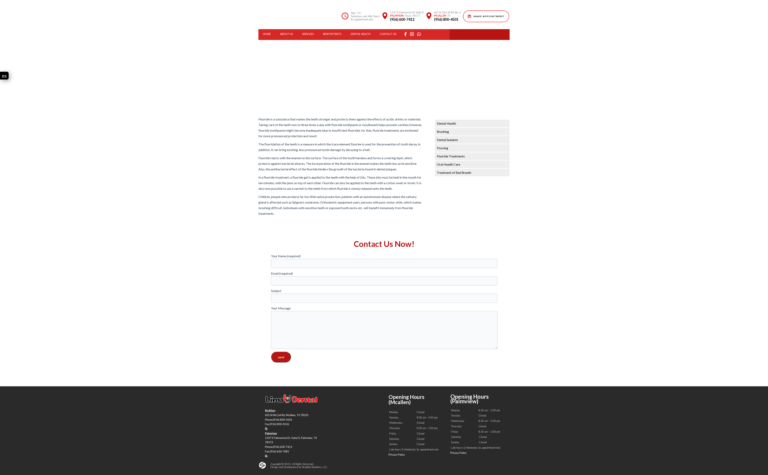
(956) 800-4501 (446, 19)
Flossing (442, 148)
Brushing (443, 131)
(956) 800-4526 (279, 424)
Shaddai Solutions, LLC (314, 467)
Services (308, 34)
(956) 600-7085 (279, 451)
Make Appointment (488, 16)
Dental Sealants (447, 140)
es (4, 76)
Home (267, 34)
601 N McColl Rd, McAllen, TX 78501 (287, 415)
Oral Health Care (448, 164)
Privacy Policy (397, 454)
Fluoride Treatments (451, 156)
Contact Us (388, 34)
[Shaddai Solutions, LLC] (262, 467)
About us (286, 34)
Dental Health (361, 34)
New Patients (332, 34)
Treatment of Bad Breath (454, 172)
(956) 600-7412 (402, 19)
